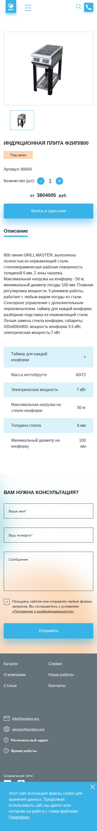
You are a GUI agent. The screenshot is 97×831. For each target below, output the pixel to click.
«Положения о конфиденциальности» (43, 611)
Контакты (57, 686)
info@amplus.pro (25, 719)
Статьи (10, 686)
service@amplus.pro (28, 729)
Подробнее (19, 817)
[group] (48, 68)
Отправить (48, 631)
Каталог (11, 664)
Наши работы (61, 675)
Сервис (55, 664)
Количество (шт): (19, 181)
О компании (15, 675)
